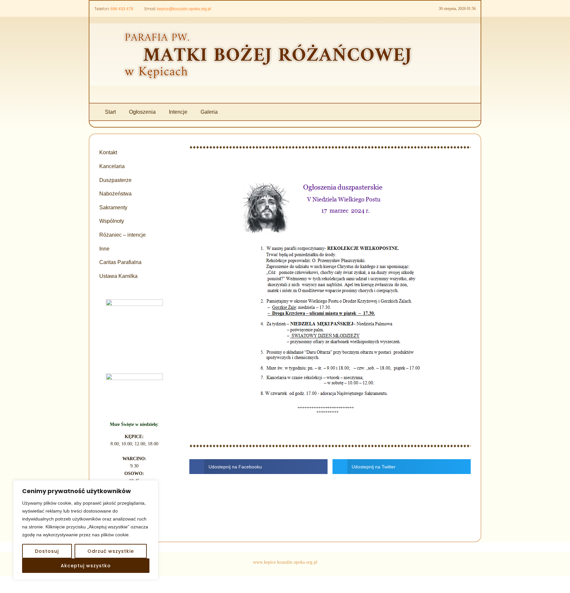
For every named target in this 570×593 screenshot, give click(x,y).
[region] (85, 530)
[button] (258, 466)
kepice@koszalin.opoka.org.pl (184, 9)
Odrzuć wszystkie (110, 551)
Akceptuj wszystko (86, 565)
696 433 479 (122, 9)
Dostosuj (47, 551)
